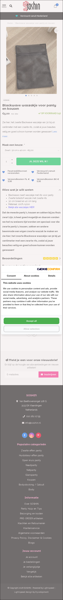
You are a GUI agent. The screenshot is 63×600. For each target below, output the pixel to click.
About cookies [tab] (31, 276)
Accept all (31, 321)
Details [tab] (51, 276)
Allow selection (32, 329)
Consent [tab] (11, 276)
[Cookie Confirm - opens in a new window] (48, 268)
